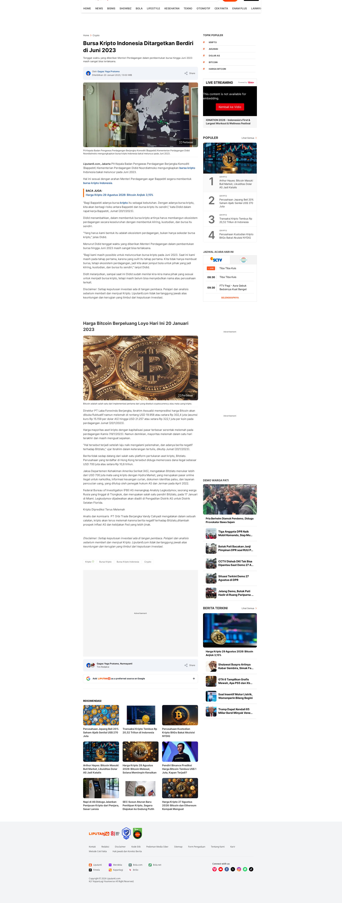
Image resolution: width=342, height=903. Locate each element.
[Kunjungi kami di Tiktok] (251, 869)
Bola (139, 8)
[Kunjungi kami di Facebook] (227, 869)
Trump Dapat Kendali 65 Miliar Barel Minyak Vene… (235, 711)
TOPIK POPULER (213, 35)
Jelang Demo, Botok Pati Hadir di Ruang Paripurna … (235, 592)
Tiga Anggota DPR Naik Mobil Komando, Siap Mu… (235, 533)
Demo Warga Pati (216, 480)
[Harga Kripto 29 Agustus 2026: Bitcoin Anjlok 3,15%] (230, 630)
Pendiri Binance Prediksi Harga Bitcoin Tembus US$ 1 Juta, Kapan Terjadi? (179, 769)
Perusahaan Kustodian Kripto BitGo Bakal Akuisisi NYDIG (178, 732)
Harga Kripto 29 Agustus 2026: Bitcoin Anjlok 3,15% (119, 195)
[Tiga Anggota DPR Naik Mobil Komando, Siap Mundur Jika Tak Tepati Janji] (211, 533)
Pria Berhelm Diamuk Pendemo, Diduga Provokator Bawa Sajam (229, 520)
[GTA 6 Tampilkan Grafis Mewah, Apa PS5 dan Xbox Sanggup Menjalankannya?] (211, 681)
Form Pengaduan (196, 846)
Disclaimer (120, 846)
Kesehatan (171, 8)
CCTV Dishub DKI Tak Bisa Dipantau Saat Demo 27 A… (235, 563)
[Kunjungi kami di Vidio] (214, 869)
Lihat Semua (248, 138)
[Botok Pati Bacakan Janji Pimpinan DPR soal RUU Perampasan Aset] (211, 548)
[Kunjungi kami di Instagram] (239, 869)
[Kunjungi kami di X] (233, 869)
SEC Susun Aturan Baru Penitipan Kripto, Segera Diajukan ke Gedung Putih (138, 805)
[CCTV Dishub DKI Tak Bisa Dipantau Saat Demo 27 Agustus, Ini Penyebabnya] (211, 563)
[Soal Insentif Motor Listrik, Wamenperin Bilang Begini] (211, 696)
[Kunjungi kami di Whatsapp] (245, 869)
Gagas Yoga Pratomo (108, 71)
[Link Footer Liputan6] (104, 833)
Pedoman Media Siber (157, 846)
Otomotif (203, 8)
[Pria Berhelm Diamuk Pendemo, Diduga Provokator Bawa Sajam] (230, 499)
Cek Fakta (221, 8)
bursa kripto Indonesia (97, 183)
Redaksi (105, 846)
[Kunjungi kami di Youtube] (220, 869)
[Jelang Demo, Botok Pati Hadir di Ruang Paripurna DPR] (211, 593)
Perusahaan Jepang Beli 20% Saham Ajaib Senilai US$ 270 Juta (101, 732)
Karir (232, 846)
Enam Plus (239, 8)
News (99, 8)
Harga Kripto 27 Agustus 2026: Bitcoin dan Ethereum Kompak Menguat (179, 805)
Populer (210, 138)
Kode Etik (136, 846)
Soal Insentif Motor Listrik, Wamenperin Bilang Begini (235, 696)
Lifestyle (153, 8)
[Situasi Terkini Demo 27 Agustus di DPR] (211, 578)
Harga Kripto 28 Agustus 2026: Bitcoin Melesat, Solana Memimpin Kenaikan (140, 769)
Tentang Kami (218, 846)
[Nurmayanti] (92, 665)
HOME (87, 8)
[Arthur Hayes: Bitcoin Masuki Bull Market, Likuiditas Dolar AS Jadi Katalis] (230, 158)
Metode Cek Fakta (98, 851)
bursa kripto (187, 168)
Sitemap (178, 846)
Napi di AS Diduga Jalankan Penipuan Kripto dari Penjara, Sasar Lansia (101, 805)
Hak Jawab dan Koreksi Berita (127, 851)
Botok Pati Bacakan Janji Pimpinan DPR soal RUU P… (235, 548)
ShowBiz (125, 8)
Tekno (188, 8)
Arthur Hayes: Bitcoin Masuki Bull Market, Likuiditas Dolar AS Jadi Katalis (101, 769)
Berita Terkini (215, 608)
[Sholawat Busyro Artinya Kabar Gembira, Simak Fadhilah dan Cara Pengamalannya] (211, 666)
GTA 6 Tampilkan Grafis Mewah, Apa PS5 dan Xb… (235, 681)
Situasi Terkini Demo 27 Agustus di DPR (233, 578)
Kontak (92, 846)
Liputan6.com (113, 878)
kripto (124, 202)
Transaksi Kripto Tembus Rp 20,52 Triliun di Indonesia (140, 730)
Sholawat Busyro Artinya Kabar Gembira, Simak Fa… (235, 666)
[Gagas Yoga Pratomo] (88, 73)
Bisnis (111, 8)
